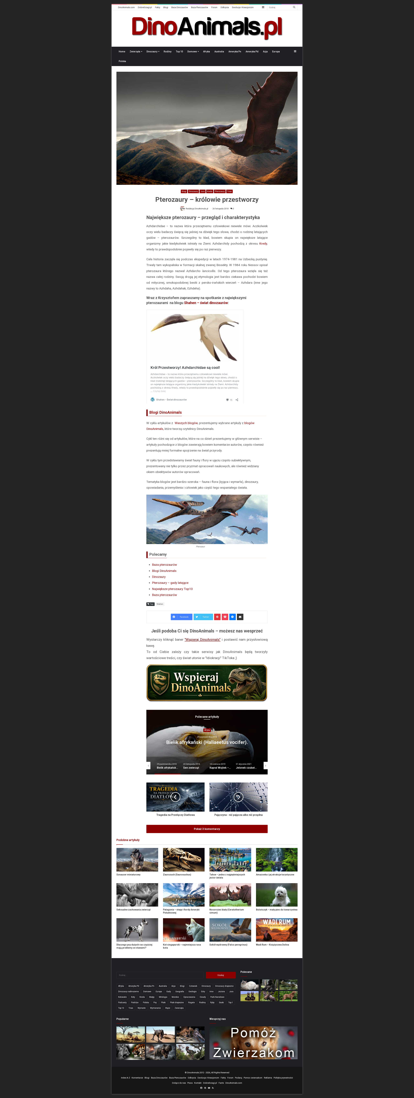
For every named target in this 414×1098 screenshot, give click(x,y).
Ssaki (221, 1002)
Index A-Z (125, 1078)
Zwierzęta (135, 51)
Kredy (263, 243)
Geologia (192, 991)
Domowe (192, 51)
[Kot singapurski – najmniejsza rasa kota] (184, 930)
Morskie (175, 997)
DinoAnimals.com (126, 7)
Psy (155, 1002)
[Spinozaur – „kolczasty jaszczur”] (190, 1034)
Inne (211, 991)
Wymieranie (155, 1008)
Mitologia (163, 997)
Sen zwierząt (207, 742)
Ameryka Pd (252, 51)
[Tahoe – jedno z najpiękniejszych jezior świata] (230, 859)
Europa (276, 51)
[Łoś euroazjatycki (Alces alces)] (269, 996)
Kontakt (198, 1083)
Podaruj (238, 1078)
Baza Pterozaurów (199, 7)
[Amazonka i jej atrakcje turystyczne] (277, 859)
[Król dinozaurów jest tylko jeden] (160, 1034)
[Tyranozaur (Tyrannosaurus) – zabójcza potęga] (160, 1052)
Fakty (157, 7)
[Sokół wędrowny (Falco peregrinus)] (230, 930)
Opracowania (207, 730)
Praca (190, 1083)
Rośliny (167, 51)
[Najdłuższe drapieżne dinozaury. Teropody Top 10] (190, 1052)
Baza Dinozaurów (179, 7)
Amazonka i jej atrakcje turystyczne (275, 874)
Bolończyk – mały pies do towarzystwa (276, 909)
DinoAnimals (193, 1072)
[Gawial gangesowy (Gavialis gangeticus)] (288, 984)
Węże (167, 1008)
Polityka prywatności (283, 1078)
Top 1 (230, 1002)
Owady (203, 997)
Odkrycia (225, 7)
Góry (203, 991)
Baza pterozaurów (164, 565)
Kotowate (122, 997)
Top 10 (179, 51)
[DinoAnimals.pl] (207, 28)
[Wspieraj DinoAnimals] (207, 683)
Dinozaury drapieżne (224, 986)
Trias (229, 191)
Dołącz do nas (179, 1083)
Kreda (209, 191)
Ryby (212, 1002)
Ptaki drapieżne (177, 1002)
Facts (221, 1083)
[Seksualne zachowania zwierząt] (137, 895)
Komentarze (137, 1078)
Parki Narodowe (217, 997)
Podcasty (122, 1002)
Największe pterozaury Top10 (172, 589)
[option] (207, 742)
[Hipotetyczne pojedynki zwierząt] (130, 1034)
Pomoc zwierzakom (253, 1078)
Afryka (206, 51)
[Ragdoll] (249, 984)
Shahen (160, 604)
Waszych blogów (186, 423)
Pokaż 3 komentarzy (207, 828)
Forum (214, 7)
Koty (133, 997)
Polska (122, 61)
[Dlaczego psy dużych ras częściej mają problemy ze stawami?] (137, 930)
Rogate (191, 1002)
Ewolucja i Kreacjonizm (243, 7)
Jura (203, 191)
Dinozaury (152, 51)
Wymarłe (142, 1008)
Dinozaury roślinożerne (128, 991)
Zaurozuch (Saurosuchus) (177, 874)
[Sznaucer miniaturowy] (137, 859)
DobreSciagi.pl (145, 7)
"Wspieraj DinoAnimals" (202, 639)
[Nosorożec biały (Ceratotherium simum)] (230, 895)
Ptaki (163, 1002)
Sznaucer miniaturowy (128, 874)
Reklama (268, 1078)
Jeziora (221, 991)
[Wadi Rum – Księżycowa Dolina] (277, 930)
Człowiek (193, 986)
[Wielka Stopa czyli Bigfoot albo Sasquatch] (269, 984)
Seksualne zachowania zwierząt (133, 909)
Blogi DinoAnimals (164, 571)
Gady (168, 991)
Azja (265, 51)
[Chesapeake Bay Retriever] (288, 996)
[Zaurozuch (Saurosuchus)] (184, 859)
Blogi (165, 7)
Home (122, 51)
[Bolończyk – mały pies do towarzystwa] (277, 895)
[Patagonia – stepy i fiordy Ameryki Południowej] (184, 895)
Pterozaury (220, 191)
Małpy (151, 997)
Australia (219, 51)
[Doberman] (249, 996)
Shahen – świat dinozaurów (206, 303)
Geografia (179, 991)
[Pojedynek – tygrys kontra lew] (130, 1052)
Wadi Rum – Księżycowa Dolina (272, 944)
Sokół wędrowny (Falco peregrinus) (228, 944)
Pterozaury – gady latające (170, 583)
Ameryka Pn (235, 51)
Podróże (134, 1002)
